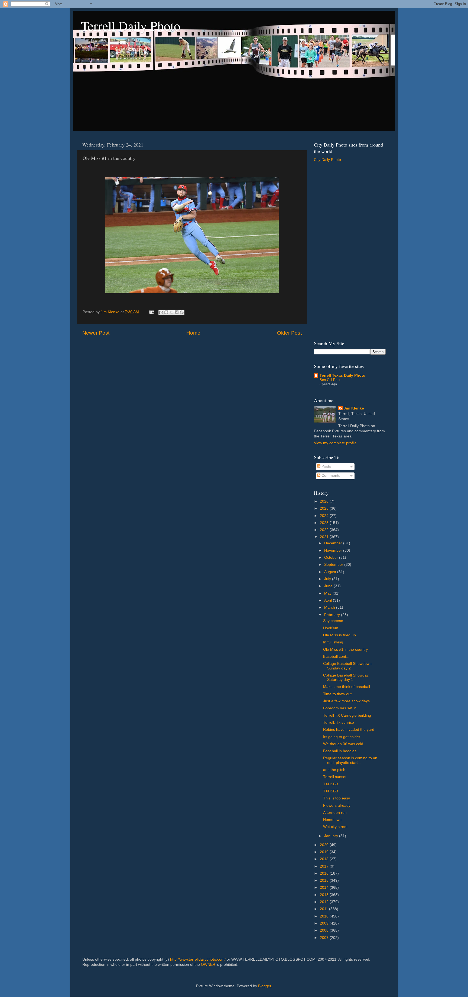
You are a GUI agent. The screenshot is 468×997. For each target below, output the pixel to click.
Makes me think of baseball (346, 687)
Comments (330, 476)
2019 (325, 852)
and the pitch (334, 770)
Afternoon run (335, 813)
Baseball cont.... (336, 657)
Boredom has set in (339, 708)
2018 (325, 859)
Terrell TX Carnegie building (347, 715)
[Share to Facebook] (176, 312)
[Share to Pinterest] (181, 312)
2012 (325, 902)
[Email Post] (151, 312)
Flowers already (336, 806)
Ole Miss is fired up (339, 635)
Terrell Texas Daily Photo (342, 375)
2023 (325, 523)
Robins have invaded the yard (348, 730)
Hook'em (330, 628)
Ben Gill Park (330, 380)
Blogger (264, 986)
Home (193, 333)
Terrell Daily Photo (130, 25)
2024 (325, 516)
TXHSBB (330, 784)
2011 (324, 909)
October (331, 557)
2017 (325, 866)
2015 (325, 880)
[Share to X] (171, 312)
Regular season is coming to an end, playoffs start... (350, 760)
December (333, 543)
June (329, 586)
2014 (325, 887)
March (330, 607)
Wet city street (335, 827)
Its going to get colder (341, 737)
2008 (325, 930)
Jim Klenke (354, 408)
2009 (325, 923)
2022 (325, 530)
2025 (325, 508)
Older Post (289, 333)
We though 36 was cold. (343, 744)
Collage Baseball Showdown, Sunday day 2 (348, 666)
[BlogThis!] (166, 312)
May (328, 593)
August (330, 572)
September (334, 565)
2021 (325, 537)
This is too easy (336, 798)
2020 (325, 845)
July (328, 579)
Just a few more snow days (346, 701)
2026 (325, 501)
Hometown (332, 820)
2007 (325, 938)
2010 (325, 916)
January (331, 836)
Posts (325, 466)
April (328, 600)
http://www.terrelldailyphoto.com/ (198, 959)
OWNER (208, 965)
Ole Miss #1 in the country (345, 649)
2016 (325, 873)
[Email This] (161, 312)
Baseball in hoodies (339, 751)
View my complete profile (335, 443)
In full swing (333, 642)
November (333, 550)
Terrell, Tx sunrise (338, 722)
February (332, 615)
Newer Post (95, 333)
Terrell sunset (334, 777)
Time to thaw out (337, 694)
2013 (325, 895)
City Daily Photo (327, 160)
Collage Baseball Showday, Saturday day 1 (346, 677)
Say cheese (333, 621)
